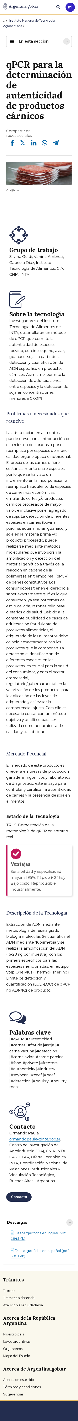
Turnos (9, 1291)
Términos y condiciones (22, 1387)
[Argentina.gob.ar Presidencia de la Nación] (20, 6)
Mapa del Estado (16, 1356)
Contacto (19, 1197)
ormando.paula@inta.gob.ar (34, 1139)
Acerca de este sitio (18, 1380)
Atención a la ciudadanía (23, 1305)
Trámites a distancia (19, 1298)
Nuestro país (13, 1334)
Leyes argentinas (16, 1342)
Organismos (12, 1349)
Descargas (17, 1222)
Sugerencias (13, 1394)
